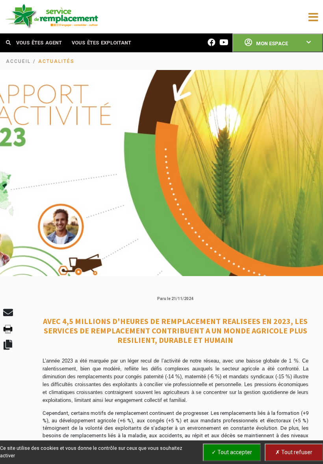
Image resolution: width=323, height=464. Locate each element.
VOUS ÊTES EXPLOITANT (101, 43)
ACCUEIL (18, 61)
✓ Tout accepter (232, 452)
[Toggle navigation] (313, 16)
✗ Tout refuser (293, 452)
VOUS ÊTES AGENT (39, 43)
